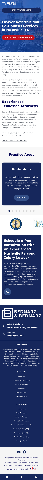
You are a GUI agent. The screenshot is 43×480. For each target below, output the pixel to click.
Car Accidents (22, 409)
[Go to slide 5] (23, 211)
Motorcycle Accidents (21, 417)
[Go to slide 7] (30, 211)
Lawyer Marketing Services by (18, 469)
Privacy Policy (33, 463)
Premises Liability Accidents (21, 425)
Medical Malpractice (21, 437)
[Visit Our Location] (21, 477)
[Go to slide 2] (12, 211)
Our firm (11, 64)
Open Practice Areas (21, 10)
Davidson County (19, 361)
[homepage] (21, 314)
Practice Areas (21, 392)
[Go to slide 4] (20, 211)
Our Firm (21, 376)
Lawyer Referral (21, 396)
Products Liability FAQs (21, 429)
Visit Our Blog (21, 388)
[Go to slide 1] (9, 211)
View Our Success (21, 384)
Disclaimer (23, 463)
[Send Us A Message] (7, 477)
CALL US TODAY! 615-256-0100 (14, 141)
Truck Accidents (21, 413)
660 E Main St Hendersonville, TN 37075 (22, 326)
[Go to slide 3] (16, 211)
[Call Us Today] (36, 477)
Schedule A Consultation (21, 380)
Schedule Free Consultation (18, 37)
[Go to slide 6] (27, 211)
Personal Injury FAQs (21, 433)
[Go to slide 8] (34, 211)
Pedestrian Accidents (21, 421)
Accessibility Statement (13, 465)
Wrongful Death (21, 441)
